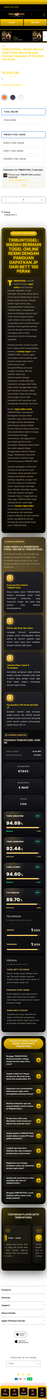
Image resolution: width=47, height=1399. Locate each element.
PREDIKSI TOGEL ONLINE (14, 134)
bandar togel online (24, 506)
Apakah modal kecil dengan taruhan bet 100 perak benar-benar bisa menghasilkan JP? (18, 1076)
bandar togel (24, 351)
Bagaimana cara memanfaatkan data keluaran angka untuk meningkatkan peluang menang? (20, 1091)
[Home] (16, 14)
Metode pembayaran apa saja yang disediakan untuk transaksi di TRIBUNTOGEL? (19, 1106)
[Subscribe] (38, 1364)
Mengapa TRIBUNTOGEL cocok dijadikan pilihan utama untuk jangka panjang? (19, 1195)
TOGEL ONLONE (11, 112)
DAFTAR (35, 22)
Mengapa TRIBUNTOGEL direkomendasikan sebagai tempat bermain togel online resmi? (18, 1060)
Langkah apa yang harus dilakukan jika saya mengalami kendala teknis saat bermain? (19, 1150)
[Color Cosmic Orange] (4, 97)
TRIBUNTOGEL (20, 281)
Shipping (13, 76)
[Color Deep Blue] (12, 97)
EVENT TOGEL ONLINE (13, 151)
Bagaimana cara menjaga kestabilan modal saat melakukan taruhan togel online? (20, 1165)
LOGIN (12, 22)
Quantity (5, 194)
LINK (32, 1394)
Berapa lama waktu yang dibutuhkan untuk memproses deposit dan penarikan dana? (18, 1121)
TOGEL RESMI (9, 120)
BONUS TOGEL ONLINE (13, 143)
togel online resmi (23, 409)
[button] (3, 14)
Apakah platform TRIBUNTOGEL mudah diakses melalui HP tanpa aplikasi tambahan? (20, 1136)
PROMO (5, 1394)
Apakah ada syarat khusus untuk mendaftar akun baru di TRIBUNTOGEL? (20, 1180)
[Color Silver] (21, 97)
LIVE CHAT (42, 1394)
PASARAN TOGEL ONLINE (14, 159)
